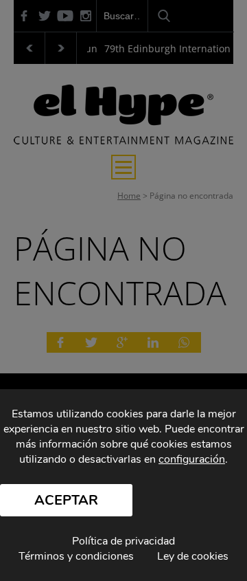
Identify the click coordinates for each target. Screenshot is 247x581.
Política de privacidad (123, 541)
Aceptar (66, 500)
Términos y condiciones (76, 556)
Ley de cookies (192, 556)
